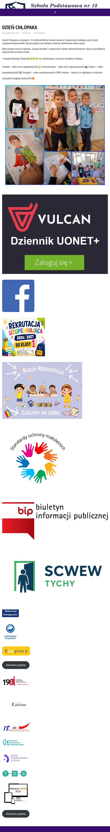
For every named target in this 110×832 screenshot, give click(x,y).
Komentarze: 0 (39, 33)
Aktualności (26, 33)
